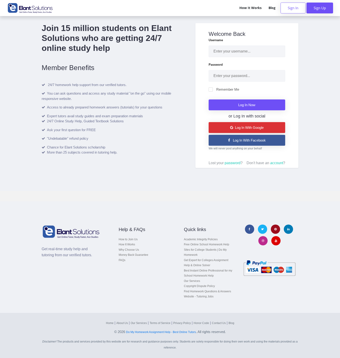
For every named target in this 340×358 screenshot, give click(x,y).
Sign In (293, 8)
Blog (272, 8)
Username (216, 40)
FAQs (122, 260)
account (276, 163)
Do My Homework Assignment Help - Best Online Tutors (161, 332)
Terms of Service (160, 323)
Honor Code (201, 323)
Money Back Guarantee (133, 254)
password (233, 163)
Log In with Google (249, 128)
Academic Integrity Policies (201, 239)
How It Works (250, 8)
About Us (122, 323)
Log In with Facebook (249, 140)
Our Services (192, 281)
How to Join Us (128, 239)
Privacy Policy (182, 323)
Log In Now (246, 105)
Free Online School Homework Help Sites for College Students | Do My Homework (206, 249)
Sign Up (320, 8)
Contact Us (219, 323)
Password (216, 64)
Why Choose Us (129, 249)
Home (110, 323)
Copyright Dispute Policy (199, 286)
